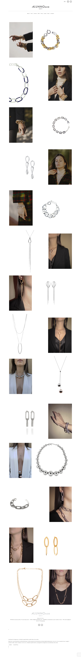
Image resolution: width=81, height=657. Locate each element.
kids (38, 13)
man (31, 13)
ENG (65, 1)
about (28, 13)
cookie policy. (23, 642)
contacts (52, 13)
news (42, 13)
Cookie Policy (15, 644)
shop (48, 13)
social (45, 13)
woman (35, 13)
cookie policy (54, 641)
